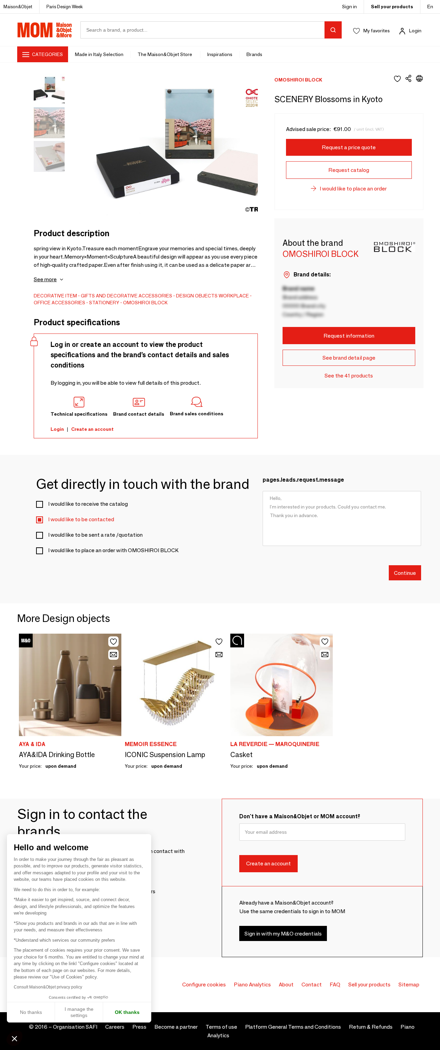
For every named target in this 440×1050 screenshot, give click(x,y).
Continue (405, 572)
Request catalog (348, 170)
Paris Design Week (64, 6)
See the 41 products (348, 375)
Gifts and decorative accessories (126, 296)
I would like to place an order (353, 188)
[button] (14, 1038)
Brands (254, 54)
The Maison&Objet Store (165, 54)
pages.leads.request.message (303, 480)
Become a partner (176, 1027)
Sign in (349, 6)
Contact (311, 984)
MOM (44, 30)
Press (139, 1027)
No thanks (31, 1012)
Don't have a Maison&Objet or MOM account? (299, 816)
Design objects (197, 296)
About (286, 984)
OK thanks (127, 1012)
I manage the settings (79, 1012)
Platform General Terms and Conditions (293, 1027)
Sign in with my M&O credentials (283, 933)
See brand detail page (348, 357)
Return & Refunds (371, 1027)
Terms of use (221, 1027)
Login (415, 31)
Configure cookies (204, 984)
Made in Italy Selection (99, 54)
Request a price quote (349, 147)
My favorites (376, 31)
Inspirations (219, 54)
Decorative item (55, 296)
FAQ (335, 984)
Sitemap (408, 984)
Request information (348, 335)
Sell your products (392, 6)
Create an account (92, 429)
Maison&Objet (17, 6)
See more (45, 279)
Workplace (234, 296)
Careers (114, 1027)
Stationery (104, 302)
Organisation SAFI (75, 1027)
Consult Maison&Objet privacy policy (48, 987)
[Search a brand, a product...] (333, 30)
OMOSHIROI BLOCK (145, 302)
